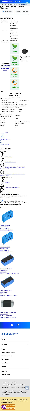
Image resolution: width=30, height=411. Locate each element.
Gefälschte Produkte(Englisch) (18, 387)
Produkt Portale (6, 4)
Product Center (18, 1)
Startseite (3, 4)
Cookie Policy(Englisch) (19, 384)
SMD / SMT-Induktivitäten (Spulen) (17, 4)
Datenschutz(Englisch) (7, 384)
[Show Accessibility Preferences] (3, 407)
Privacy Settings (5, 387)
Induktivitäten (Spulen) (10, 4)
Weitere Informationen (8, 405)
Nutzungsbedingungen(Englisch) (9, 382)
